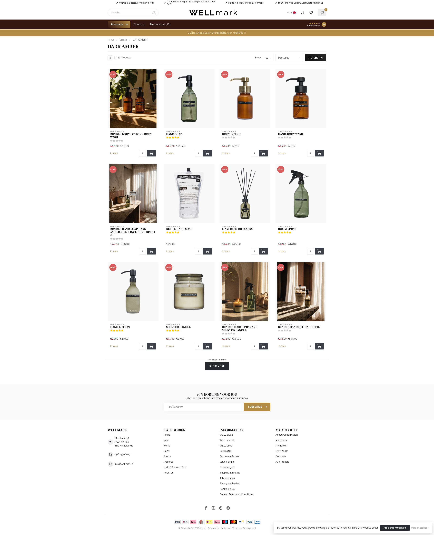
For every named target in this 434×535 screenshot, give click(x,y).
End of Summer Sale (175, 467)
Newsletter (225, 451)
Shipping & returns (230, 472)
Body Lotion (232, 134)
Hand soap (174, 134)
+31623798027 (122, 454)
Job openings (227, 478)
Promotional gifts (160, 24)
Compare (280, 456)
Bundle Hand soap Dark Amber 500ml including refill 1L (133, 232)
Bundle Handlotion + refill (299, 326)
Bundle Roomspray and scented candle (239, 328)
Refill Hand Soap (179, 228)
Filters (314, 58)
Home (111, 39)
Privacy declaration (230, 483)
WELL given (226, 434)
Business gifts (227, 467)
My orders (281, 440)
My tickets (281, 445)
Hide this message (394, 527)
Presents (168, 461)
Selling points (227, 461)
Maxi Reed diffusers (237, 228)
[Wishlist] (311, 12)
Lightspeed (225, 528)
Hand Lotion (120, 326)
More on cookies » (420, 528)
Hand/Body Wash (290, 134)
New (166, 440)
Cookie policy (227, 489)
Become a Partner (229, 456)
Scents (167, 456)
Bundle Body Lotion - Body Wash (131, 136)
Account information (286, 434)
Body (167, 451)
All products (282, 461)
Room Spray (287, 228)
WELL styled (227, 440)
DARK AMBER (140, 39)
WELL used (226, 445)
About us (139, 24)
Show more (217, 366)
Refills (167, 434)
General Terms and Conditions (236, 494)
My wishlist (281, 451)
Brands (123, 39)
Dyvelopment (249, 528)
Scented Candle (178, 326)
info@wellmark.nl (124, 464)
